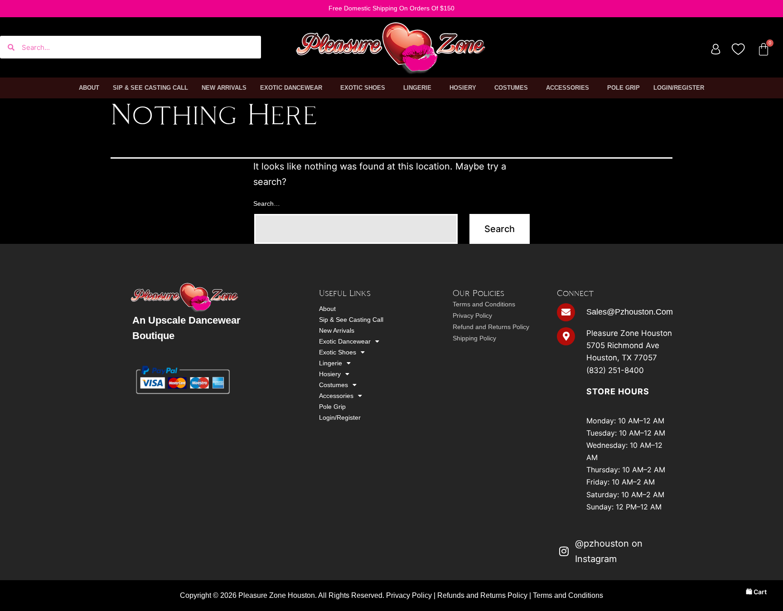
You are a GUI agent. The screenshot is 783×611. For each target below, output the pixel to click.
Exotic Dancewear (291, 87)
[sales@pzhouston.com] (566, 312)
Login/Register (678, 87)
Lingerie (417, 87)
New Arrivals (224, 87)
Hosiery (463, 87)
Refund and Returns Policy (491, 326)
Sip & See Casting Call (150, 87)
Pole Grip (623, 87)
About (89, 87)
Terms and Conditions (484, 304)
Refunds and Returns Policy (482, 595)
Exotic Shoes (362, 87)
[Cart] (763, 49)
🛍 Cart (756, 592)
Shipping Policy (474, 338)
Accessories (567, 87)
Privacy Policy (472, 315)
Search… (266, 203)
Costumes (511, 87)
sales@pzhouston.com (629, 311)
